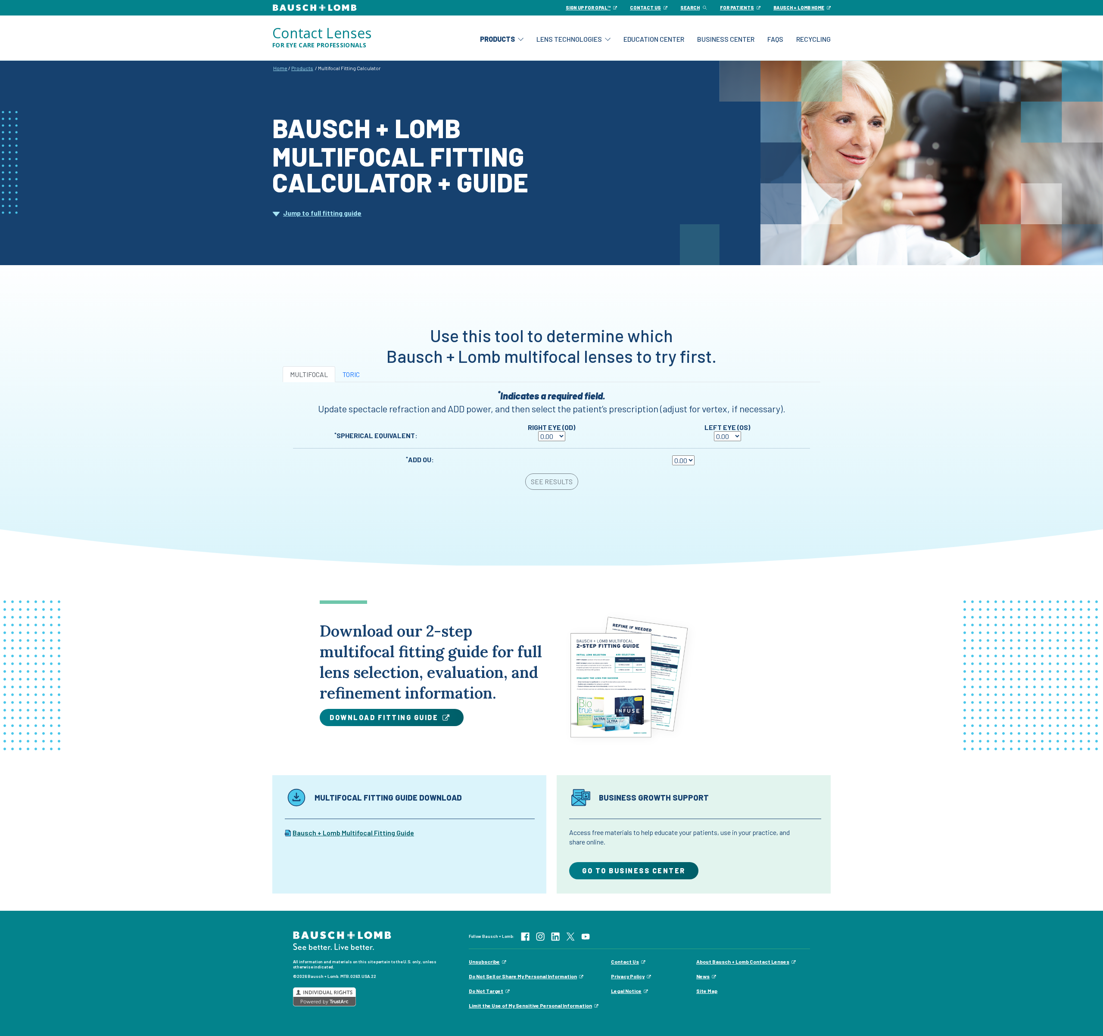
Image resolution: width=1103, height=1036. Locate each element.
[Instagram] (540, 935)
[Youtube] (585, 935)
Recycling (813, 39)
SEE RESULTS (552, 481)
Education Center (653, 39)
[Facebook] (525, 935)
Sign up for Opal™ (588, 7)
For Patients (737, 7)
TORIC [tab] (351, 374)
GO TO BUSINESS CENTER (633, 870)
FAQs (775, 39)
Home (280, 68)
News (703, 976)
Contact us (645, 7)
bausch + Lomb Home (798, 7)
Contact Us (625, 962)
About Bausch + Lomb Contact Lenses (742, 962)
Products (497, 39)
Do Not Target (486, 991)
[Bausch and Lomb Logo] (342, 940)
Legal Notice (626, 991)
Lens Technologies (569, 39)
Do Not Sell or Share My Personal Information (523, 976)
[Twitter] (570, 935)
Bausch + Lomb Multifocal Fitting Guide (353, 833)
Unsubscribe (484, 962)
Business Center (725, 39)
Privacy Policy (628, 976)
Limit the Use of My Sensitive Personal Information (530, 1005)
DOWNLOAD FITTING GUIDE (384, 717)
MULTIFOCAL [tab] (309, 374)
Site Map (706, 991)
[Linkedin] (555, 935)
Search (690, 7)
